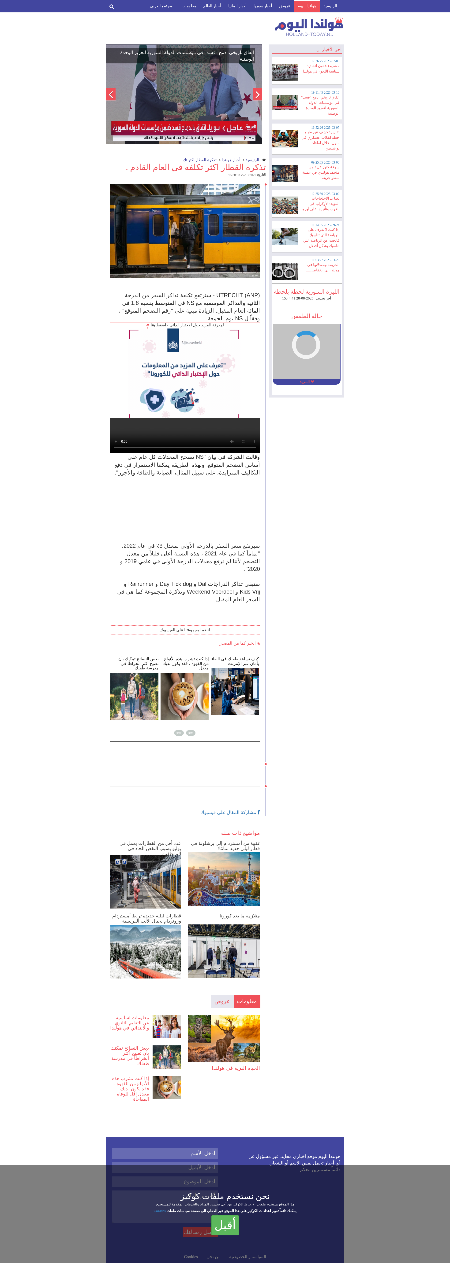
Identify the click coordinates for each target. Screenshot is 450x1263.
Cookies (160, 1211)
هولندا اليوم (306, 6)
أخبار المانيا (237, 6)
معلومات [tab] (247, 1001)
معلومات (189, 6)
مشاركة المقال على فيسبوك (228, 812)
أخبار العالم (212, 6)
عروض (284, 6)
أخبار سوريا (263, 6)
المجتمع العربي (162, 6)
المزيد (305, 381)
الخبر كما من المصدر (238, 643)
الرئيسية (330, 6)
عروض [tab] (222, 1001)
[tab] (306, 70)
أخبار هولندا (231, 160)
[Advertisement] (187, 509)
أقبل (225, 1225)
